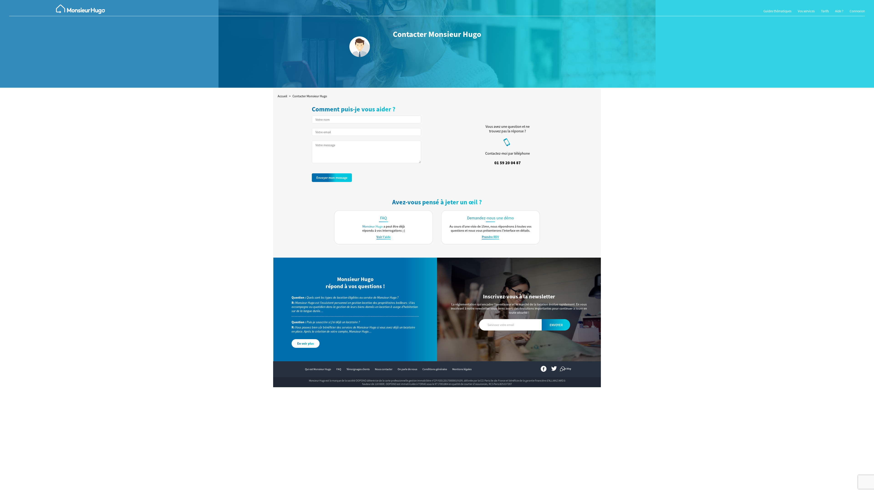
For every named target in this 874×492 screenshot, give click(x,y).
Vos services (806, 11)
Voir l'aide (383, 237)
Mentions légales (462, 369)
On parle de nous (407, 369)
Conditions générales (434, 369)
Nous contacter (383, 369)
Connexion (857, 11)
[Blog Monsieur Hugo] (563, 369)
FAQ (338, 369)
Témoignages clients (358, 369)
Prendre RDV (490, 237)
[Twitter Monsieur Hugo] (554, 369)
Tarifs (825, 11)
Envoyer (556, 325)
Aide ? (839, 11)
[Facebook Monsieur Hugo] (543, 369)
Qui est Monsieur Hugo (318, 369)
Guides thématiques (777, 11)
